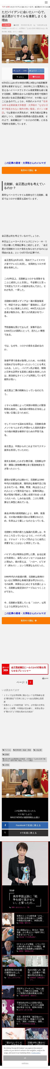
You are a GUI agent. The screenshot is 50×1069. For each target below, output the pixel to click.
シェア (17, 71)
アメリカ (7, 750)
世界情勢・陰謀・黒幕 (23, 750)
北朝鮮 (6, 754)
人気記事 (38, 750)
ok (25, 1058)
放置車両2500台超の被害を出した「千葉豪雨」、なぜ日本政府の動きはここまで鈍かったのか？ (13, 973)
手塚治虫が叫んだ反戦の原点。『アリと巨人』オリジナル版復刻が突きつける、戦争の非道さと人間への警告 (30, 1005)
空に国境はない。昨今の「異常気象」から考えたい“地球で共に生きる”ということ (31, 932)
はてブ (34, 71)
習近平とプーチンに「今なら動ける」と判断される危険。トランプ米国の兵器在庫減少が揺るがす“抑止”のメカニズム (30, 991)
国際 (17, 25)
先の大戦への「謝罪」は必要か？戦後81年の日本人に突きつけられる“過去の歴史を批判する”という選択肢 (36, 973)
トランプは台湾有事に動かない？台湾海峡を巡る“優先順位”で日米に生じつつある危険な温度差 (24, 698)
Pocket (37, 77)
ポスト (21, 77)
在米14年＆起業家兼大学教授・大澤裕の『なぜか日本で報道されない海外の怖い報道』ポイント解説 (24, 759)
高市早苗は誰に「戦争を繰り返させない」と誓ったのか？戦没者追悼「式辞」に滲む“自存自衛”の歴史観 (25, 899)
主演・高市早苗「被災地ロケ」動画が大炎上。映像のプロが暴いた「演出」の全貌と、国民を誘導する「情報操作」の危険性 (30, 1019)
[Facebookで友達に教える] (25, 823)
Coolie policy (35, 1053)
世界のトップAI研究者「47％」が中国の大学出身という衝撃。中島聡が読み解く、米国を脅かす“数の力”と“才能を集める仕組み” (24, 708)
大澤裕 (6, 765)
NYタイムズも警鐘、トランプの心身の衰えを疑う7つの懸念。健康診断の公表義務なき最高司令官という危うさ (31, 946)
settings (25, 1063)
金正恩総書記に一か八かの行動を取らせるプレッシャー (28, 669)
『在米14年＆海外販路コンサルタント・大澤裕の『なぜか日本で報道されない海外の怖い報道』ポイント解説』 (25, 28)
